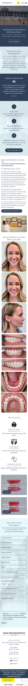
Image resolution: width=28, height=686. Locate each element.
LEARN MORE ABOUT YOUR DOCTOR (12, 211)
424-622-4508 (14, 649)
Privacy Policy (6, 672)
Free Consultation (14, 41)
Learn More (7, 492)
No (9, 584)
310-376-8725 (15, 654)
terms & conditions (13, 613)
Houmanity (18, 676)
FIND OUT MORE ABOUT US (14, 150)
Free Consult (8, 680)
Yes (4, 584)
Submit (4, 623)
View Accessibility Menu (17, 674)
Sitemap (14, 672)
